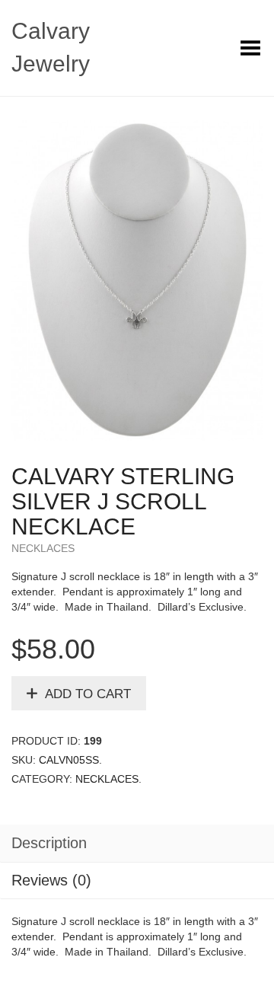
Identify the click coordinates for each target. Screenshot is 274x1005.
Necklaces (43, 548)
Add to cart (88, 694)
